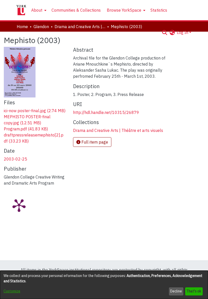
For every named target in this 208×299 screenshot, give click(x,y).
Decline (176, 291)
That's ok (193, 291)
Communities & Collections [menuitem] (76, 10)
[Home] (21, 10)
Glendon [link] (41, 26)
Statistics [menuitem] (158, 10)
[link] (34, 110)
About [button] (36, 10)
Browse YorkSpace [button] (124, 10)
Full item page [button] (94, 142)
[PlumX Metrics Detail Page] (19, 205)
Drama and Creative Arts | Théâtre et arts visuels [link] (80, 26)
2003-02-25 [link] (15, 159)
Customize (12, 291)
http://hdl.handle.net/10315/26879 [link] (106, 112)
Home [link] (22, 26)
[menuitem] (38, 10)
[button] (164, 32)
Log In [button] (183, 32)
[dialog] (104, 285)
